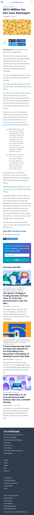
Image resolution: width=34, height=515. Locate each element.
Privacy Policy (7, 442)
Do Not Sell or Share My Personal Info (13, 450)
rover (9, 238)
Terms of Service (8, 445)
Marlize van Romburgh (8, 359)
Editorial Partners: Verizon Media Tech (13, 434)
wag (13, 238)
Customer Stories (8, 486)
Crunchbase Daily (18, 231)
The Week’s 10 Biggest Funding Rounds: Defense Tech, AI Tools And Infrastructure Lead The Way (15, 298)
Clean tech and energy (22, 339)
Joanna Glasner (7, 306)
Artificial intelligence (9, 288)
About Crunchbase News (10, 437)
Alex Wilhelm (6, 16)
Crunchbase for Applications (11, 483)
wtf (16, 238)
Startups (5, 7)
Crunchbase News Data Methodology (13, 440)
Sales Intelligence (8, 503)
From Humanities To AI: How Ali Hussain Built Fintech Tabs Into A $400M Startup (16, 398)
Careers (6, 463)
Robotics (23, 342)
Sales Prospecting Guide (10, 506)
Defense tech (20, 288)
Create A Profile (8, 501)
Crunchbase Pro (8, 478)
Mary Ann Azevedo (7, 405)
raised (5, 58)
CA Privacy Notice (8, 453)
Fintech (5, 392)
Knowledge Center (8, 498)
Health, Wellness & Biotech (23, 341)
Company (6, 460)
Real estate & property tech (12, 342)
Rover (13, 56)
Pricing (5, 488)
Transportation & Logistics (10, 291)
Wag (18, 66)
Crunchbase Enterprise (9, 480)
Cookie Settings (8, 448)
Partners (6, 465)
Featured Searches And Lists (11, 495)
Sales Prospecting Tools (10, 508)
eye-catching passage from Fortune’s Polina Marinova (15, 122)
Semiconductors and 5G (9, 289)
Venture (11, 7)
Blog (5, 468)
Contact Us (6, 471)
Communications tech (9, 341)
